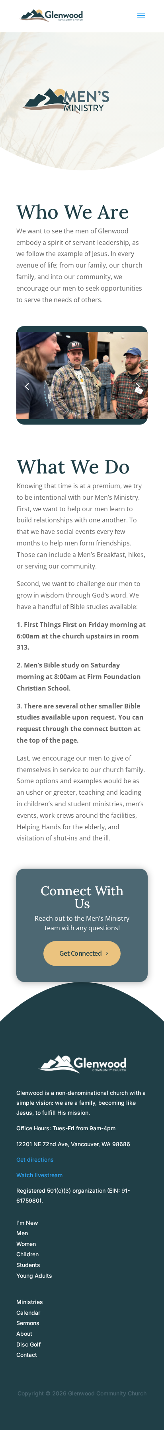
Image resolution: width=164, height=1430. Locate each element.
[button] (137, 385)
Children (27, 1254)
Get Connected (80, 953)
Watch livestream (39, 1175)
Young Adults (34, 1275)
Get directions (35, 1159)
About (24, 1333)
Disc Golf (28, 1344)
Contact (26, 1354)
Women (26, 1243)
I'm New (27, 1222)
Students (28, 1264)
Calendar (28, 1312)
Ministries (29, 1301)
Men (22, 1233)
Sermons (27, 1322)
